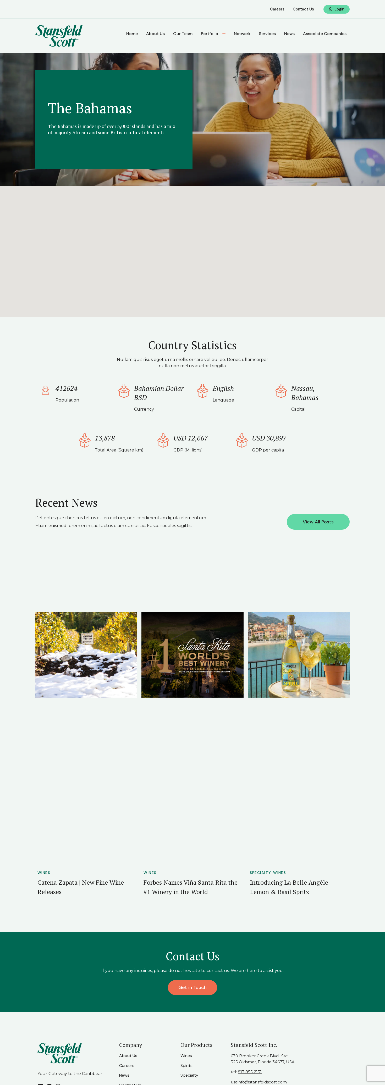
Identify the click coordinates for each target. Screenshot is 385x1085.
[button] (192, 248)
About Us (155, 33)
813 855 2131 (250, 1071)
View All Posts (318, 522)
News (289, 33)
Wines (43, 872)
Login (339, 9)
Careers (277, 9)
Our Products (196, 1044)
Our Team (182, 33)
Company (130, 1044)
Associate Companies (324, 33)
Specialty (260, 872)
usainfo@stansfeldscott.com (259, 1082)
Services (267, 33)
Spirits (186, 1065)
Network (242, 33)
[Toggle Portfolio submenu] (224, 34)
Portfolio (209, 33)
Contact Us (303, 9)
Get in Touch (192, 987)
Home (132, 33)
